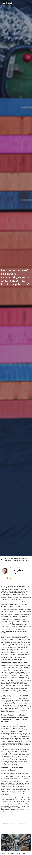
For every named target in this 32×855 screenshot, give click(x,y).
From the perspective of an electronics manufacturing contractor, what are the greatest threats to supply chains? (17, 559)
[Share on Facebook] (7, 578)
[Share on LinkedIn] (10, 578)
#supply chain (5, 823)
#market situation (23, 823)
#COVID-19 (13, 823)
